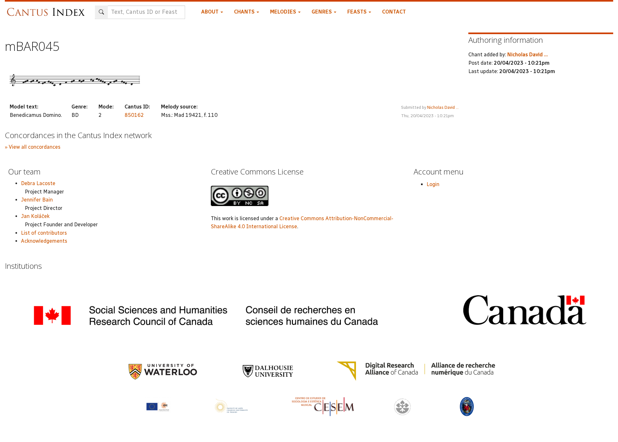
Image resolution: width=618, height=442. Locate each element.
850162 (134, 115)
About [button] (210, 12)
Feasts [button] (357, 12)
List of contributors (44, 233)
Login (432, 184)
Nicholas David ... (443, 107)
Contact (394, 12)
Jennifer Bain (37, 200)
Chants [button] (245, 12)
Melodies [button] (283, 12)
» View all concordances (33, 147)
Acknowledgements (44, 241)
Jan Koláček (35, 216)
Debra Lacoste (38, 183)
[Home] (47, 9)
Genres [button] (322, 12)
